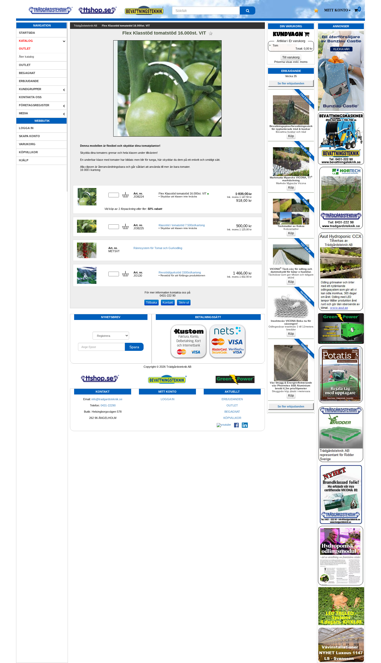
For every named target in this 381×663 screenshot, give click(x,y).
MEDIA (23, 113)
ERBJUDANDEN (232, 399)
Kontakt (168, 302)
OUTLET (25, 48)
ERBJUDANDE (29, 81)
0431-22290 (108, 405)
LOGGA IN (26, 128)
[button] (337, 10)
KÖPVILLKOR (28, 152)
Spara (134, 347)
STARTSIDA (27, 32)
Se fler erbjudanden (291, 83)
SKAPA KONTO (29, 136)
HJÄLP (23, 160)
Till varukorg (291, 57)
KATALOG (26, 40)
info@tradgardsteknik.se (106, 399)
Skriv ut (184, 302)
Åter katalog (26, 56)
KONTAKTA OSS (30, 97)
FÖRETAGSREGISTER (34, 105)
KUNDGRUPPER (30, 89)
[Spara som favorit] (211, 33)
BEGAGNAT (27, 73)
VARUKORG (27, 144)
